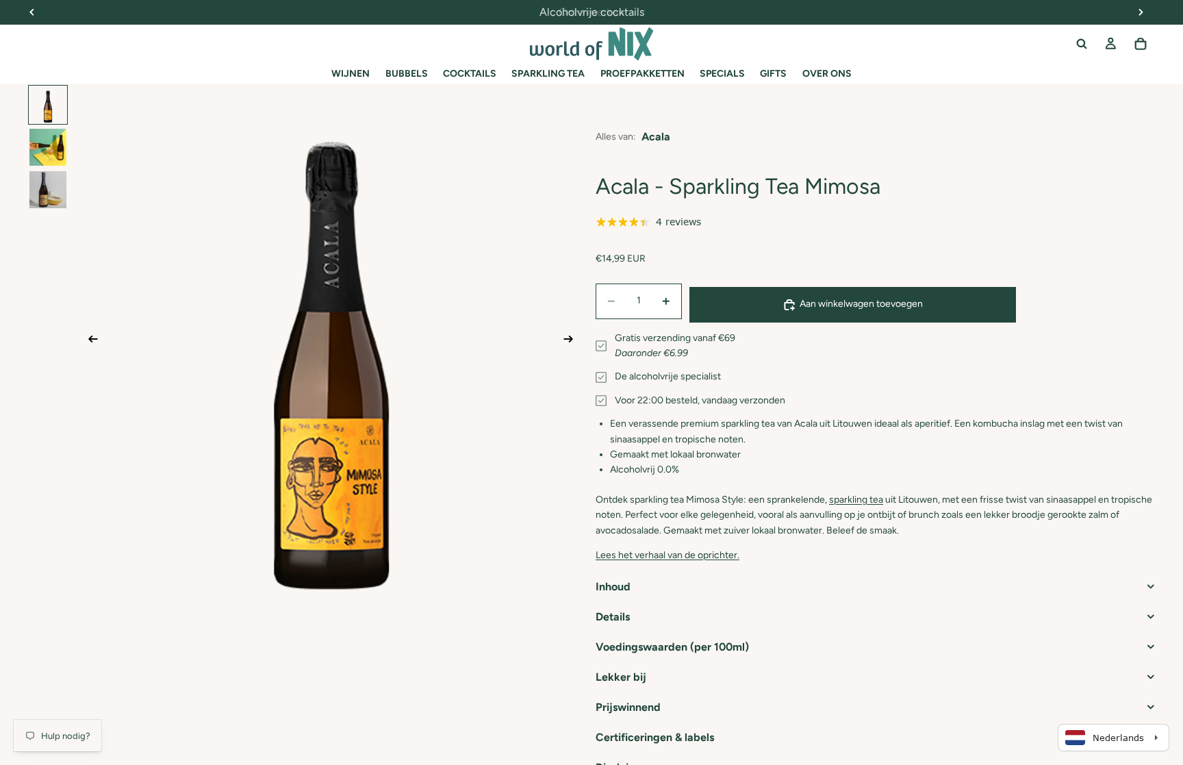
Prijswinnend (628, 707)
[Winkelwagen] (1140, 44)
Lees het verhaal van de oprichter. (667, 555)
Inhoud (613, 586)
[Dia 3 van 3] (47, 189)
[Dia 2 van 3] (47, 147)
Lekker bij (621, 677)
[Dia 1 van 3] (47, 104)
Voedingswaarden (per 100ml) (672, 646)
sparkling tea (856, 499)
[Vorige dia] (89, 342)
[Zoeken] (1082, 44)
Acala (655, 136)
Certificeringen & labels (655, 737)
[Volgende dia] (572, 342)
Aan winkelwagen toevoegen (861, 304)
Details (613, 616)
